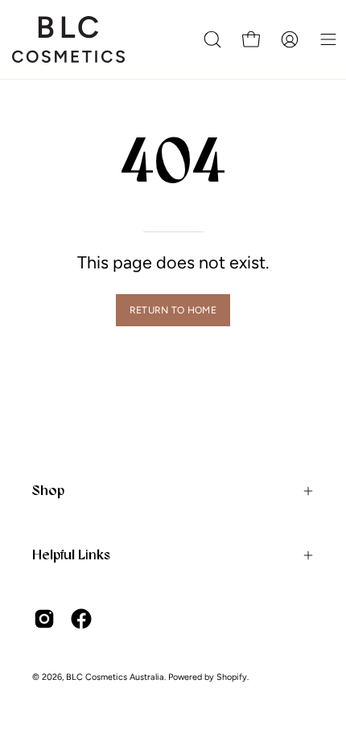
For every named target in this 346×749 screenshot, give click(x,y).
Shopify (231, 677)
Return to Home (173, 310)
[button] (212, 39)
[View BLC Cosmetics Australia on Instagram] (44, 619)
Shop (48, 490)
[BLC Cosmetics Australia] (68, 39)
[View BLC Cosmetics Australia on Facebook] (81, 619)
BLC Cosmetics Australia (115, 677)
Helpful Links (71, 554)
